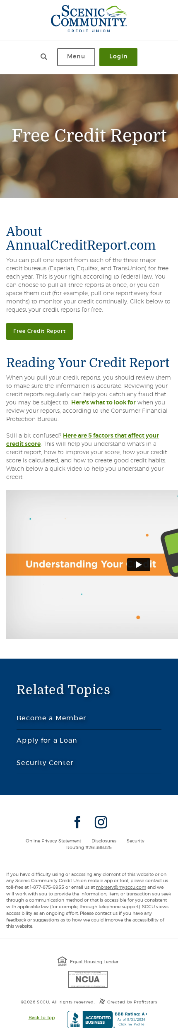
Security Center (45, 763)
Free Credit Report (43, 331)
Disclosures (103, 841)
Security (135, 841)
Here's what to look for (103, 403)
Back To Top (42, 1017)
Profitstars (145, 1002)
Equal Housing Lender (94, 962)
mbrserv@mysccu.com (121, 887)
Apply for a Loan (47, 740)
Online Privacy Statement (53, 841)
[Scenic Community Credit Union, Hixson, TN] (89, 18)
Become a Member (68, 721)
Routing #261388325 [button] (89, 847)
